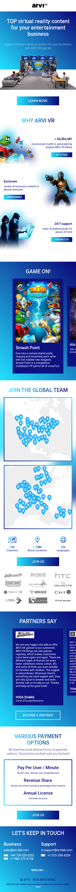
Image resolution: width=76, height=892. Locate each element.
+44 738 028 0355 (22, 855)
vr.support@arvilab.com (56, 850)
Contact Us (62, 239)
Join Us (38, 561)
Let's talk (61, 155)
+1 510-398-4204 (59, 855)
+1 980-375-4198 (21, 858)
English (37, 870)
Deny (38, 887)
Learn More (38, 101)
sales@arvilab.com (16, 850)
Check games (14, 197)
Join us (38, 815)
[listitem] (38, 326)
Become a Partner (38, 715)
